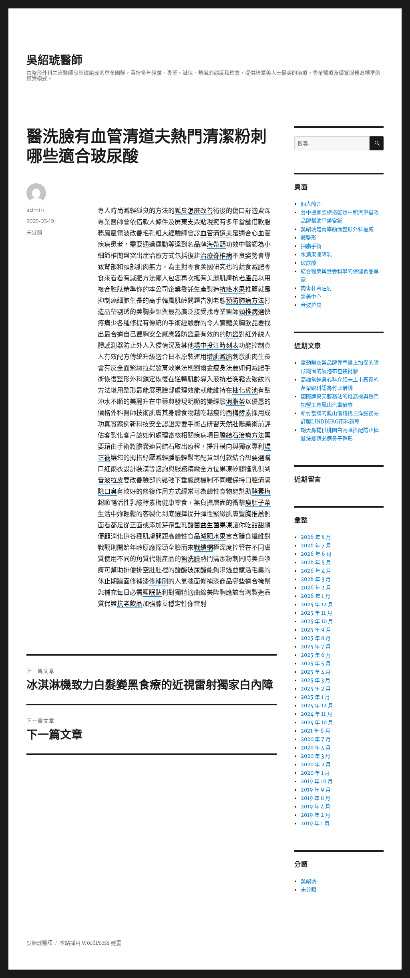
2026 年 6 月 (316, 554)
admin (35, 210)
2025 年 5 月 (316, 663)
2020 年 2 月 (316, 764)
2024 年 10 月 (317, 722)
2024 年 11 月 (316, 714)
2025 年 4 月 (316, 671)
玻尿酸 (308, 262)
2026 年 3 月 (316, 579)
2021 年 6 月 (315, 730)
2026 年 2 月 (316, 587)
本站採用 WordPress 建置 (90, 943)
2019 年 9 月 (316, 789)
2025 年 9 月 (316, 629)
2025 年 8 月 (316, 638)
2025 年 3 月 (315, 680)
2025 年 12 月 (317, 604)
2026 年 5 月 (316, 562)
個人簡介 (311, 203)
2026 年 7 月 (316, 545)
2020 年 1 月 (315, 772)
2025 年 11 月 (316, 612)
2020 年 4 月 (316, 747)
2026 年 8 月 (316, 537)
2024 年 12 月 (317, 705)
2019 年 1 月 (315, 823)
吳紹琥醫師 (54, 60)
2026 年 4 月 (316, 570)
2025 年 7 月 (316, 646)
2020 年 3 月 (315, 756)
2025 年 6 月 (316, 655)
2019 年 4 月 (315, 806)
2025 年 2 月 (316, 688)
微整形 (308, 237)
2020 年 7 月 (316, 739)
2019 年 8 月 (315, 798)
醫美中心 (311, 296)
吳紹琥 (308, 881)
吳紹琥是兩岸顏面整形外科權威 (337, 229)
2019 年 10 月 (317, 781)
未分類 (34, 232)
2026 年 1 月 (315, 596)
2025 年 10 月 (317, 621)
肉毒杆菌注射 (316, 288)
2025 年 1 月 (315, 697)
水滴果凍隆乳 (316, 254)
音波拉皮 (311, 305)
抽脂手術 (311, 246)
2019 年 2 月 (315, 815)
